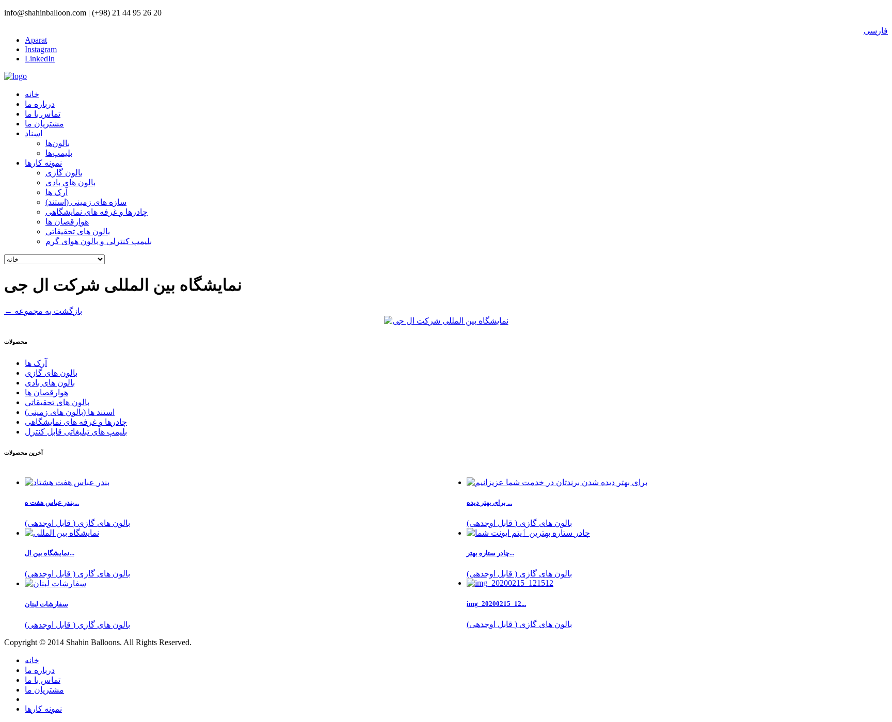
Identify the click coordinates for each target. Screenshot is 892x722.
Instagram (41, 49)
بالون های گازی (51, 372)
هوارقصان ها (67, 221)
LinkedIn (40, 58)
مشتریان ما (44, 123)
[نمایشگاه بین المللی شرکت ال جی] (446, 320)
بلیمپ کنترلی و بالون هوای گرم (98, 241)
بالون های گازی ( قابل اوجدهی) (519, 523)
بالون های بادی (70, 182)
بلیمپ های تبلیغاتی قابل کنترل (76, 431)
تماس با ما (42, 113)
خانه (32, 94)
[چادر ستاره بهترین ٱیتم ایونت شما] (528, 532)
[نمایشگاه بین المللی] (62, 532)
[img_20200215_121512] (510, 583)
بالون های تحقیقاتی (77, 231)
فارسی (876, 30)
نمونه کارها (43, 162)
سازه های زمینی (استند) (85, 202)
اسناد (33, 133)
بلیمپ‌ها (58, 153)
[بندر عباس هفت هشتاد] (67, 482)
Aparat (36, 40)
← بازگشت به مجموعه (43, 311)
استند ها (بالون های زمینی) (70, 412)
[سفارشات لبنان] (55, 583)
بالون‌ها (57, 143)
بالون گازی (64, 172)
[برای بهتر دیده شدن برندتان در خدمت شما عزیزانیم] (557, 482)
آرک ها (56, 192)
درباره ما (40, 104)
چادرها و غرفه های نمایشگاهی (96, 211)
